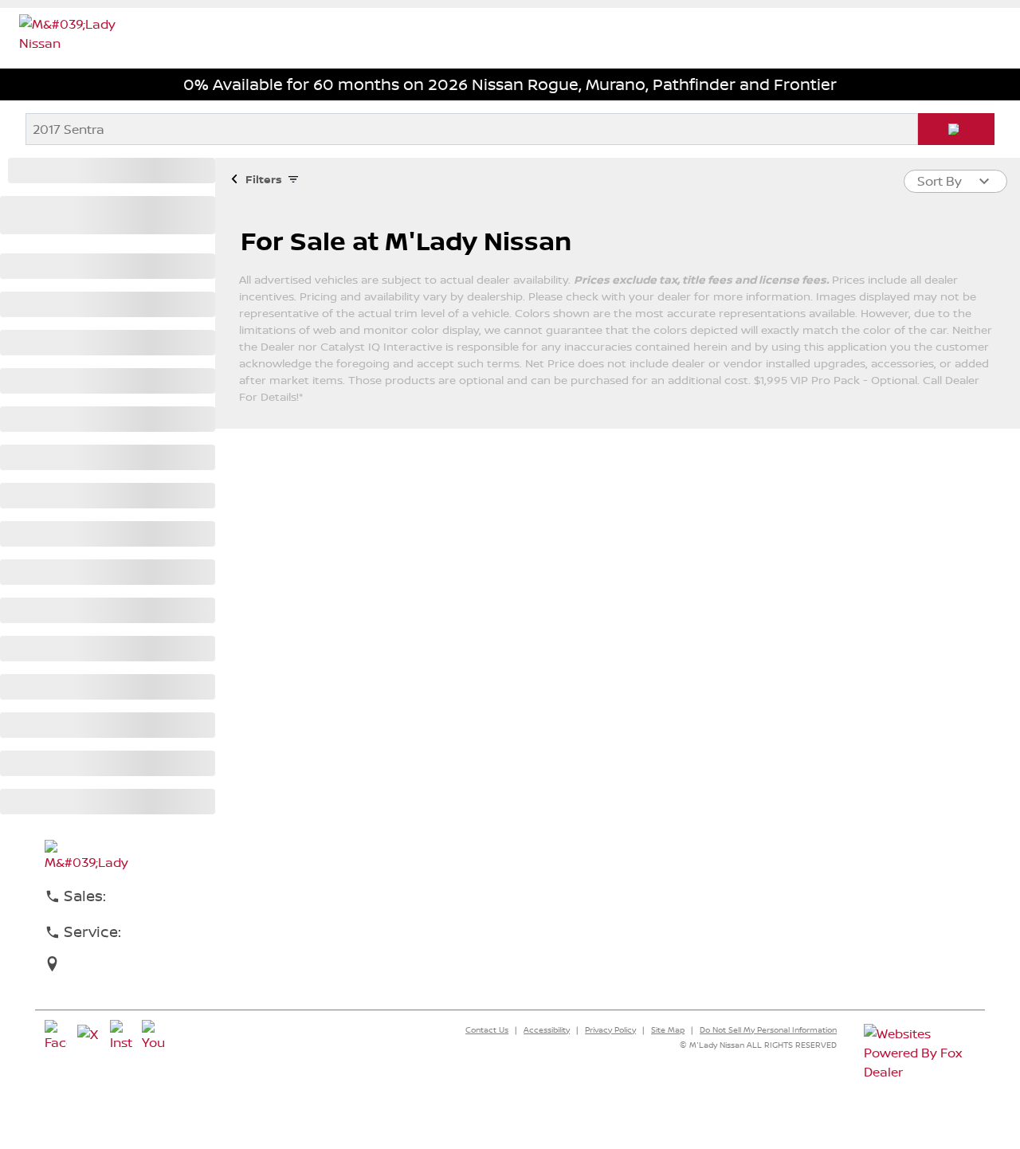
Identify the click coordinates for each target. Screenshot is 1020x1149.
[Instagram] (121, 1036)
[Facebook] (56, 1036)
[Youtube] (153, 1036)
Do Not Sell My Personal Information (768, 1029)
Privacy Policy (610, 1029)
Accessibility (547, 1029)
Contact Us (486, 1029)
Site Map (668, 1029)
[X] (88, 1036)
